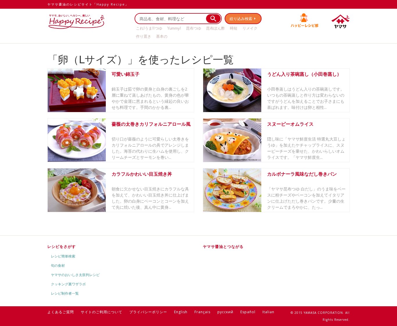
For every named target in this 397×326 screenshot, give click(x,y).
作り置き (143, 36)
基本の (161, 36)
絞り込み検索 (241, 18)
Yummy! (174, 28)
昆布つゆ (193, 28)
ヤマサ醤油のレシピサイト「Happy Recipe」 (88, 4)
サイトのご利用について (101, 311)
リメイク (249, 28)
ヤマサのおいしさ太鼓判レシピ (75, 274)
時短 (233, 28)
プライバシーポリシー (148, 311)
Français (202, 311)
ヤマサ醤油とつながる (223, 246)
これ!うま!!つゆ (149, 28)
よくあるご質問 (60, 311)
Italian (268, 311)
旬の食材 (58, 265)
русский (225, 311)
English (180, 311)
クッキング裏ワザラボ (68, 284)
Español (247, 311)
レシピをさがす (61, 246)
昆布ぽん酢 (215, 28)
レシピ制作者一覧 (65, 293)
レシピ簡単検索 (63, 256)
